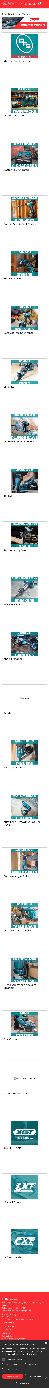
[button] (24, 1383)
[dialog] (24, 1364)
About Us (6, 1333)
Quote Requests (9, 1326)
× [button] (46, 1343)
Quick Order (7, 1329)
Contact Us (7, 1336)
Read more (35, 1354)
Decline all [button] (35, 1376)
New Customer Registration (14, 1338)
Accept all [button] (12, 1376)
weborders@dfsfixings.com (20, 1310)
